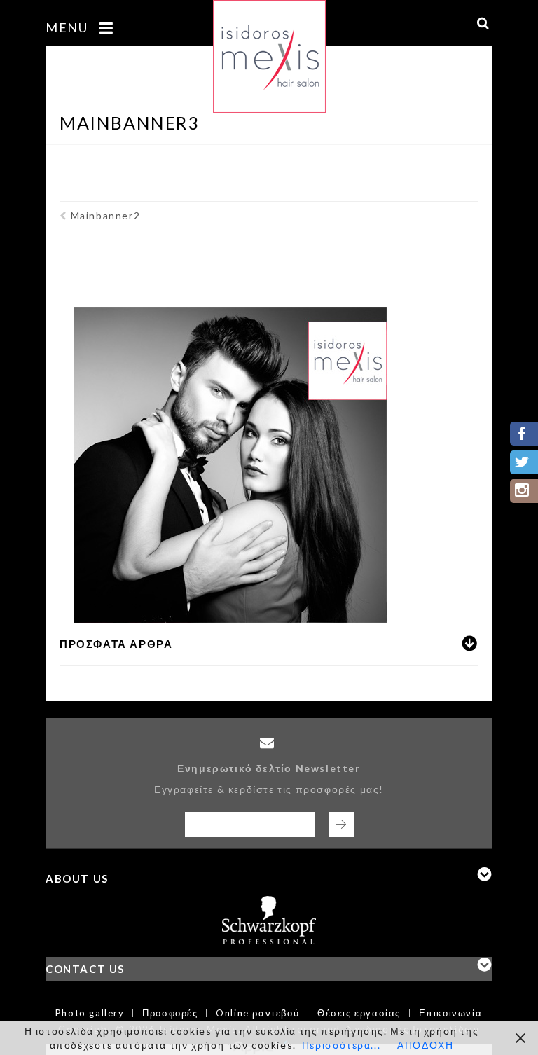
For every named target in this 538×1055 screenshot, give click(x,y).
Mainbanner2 (105, 215)
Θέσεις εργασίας (359, 1013)
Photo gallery (90, 1013)
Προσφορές (170, 1013)
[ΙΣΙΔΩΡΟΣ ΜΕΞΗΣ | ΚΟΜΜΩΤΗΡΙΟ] (269, 48)
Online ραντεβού (257, 1013)
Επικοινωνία (451, 1013)
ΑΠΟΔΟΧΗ (425, 1045)
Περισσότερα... (341, 1045)
